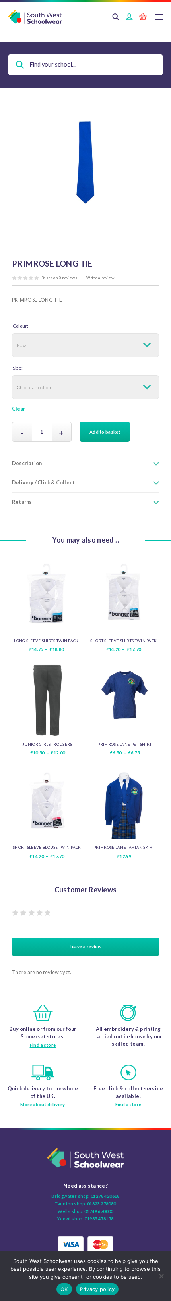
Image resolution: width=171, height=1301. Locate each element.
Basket (143, 17)
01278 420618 (105, 1196)
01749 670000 (98, 1211)
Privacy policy (97, 1289)
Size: (18, 367)
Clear (18, 408)
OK (64, 1289)
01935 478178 (99, 1218)
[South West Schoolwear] (85, 17)
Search (116, 17)
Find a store (43, 1045)
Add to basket (104, 431)
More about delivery (42, 1104)
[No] (161, 1276)
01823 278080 (101, 1203)
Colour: (20, 325)
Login (129, 17)
